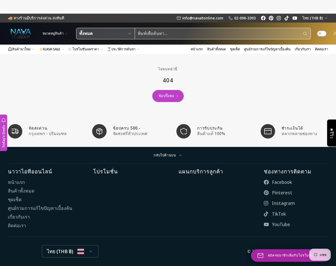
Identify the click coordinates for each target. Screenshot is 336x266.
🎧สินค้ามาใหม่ (19, 49)
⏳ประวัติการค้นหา (121, 49)
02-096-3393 (245, 18)
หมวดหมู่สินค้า (53, 33)
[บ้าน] (21, 34)
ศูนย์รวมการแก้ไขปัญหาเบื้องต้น (267, 49)
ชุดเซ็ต (235, 49)
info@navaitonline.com (202, 18)
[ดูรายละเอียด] (41, 131)
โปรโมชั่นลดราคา (85, 49)
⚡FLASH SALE (49, 49)
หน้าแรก (197, 49)
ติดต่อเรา (321, 49)
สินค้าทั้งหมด (216, 49)
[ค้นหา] (305, 33)
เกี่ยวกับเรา (303, 49)
